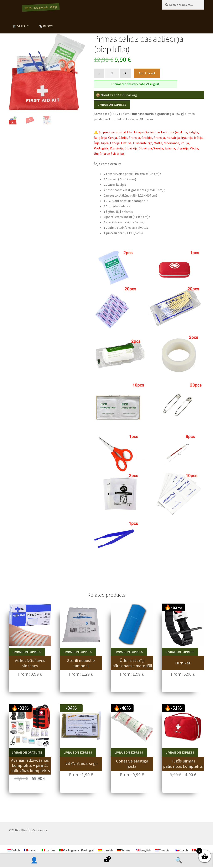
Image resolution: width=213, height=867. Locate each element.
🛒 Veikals (21, 26)
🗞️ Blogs (46, 26)
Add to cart (147, 73)
